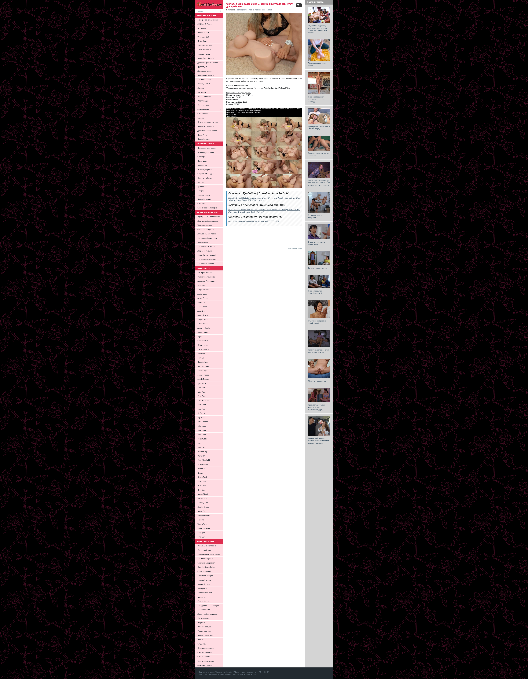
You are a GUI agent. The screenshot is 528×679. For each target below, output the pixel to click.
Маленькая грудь (204, 97)
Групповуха (202, 67)
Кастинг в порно (204, 80)
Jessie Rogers (203, 379)
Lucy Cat (201, 447)
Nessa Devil (202, 477)
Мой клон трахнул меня (318, 381)
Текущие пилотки (204, 225)
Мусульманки (203, 618)
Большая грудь (203, 54)
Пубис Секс (202, 41)
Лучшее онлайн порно (206, 234)
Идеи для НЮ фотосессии (208, 217)
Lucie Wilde (202, 439)
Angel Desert (202, 315)
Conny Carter (202, 341)
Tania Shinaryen (203, 528)
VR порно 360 (203, 37)
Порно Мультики (204, 199)
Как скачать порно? (205, 264)
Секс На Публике (204, 178)
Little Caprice (202, 422)
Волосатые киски (204, 593)
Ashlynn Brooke (203, 328)
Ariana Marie (202, 324)
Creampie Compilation (206, 563)
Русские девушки (204, 627)
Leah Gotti (201, 405)
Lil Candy (201, 413)
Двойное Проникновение (207, 62)
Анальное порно (204, 50)
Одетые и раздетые (205, 230)
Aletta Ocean (202, 294)
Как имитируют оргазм (206, 259)
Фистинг (200, 182)
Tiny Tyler (201, 533)
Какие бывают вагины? (206, 255)
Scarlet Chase (203, 507)
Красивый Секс (203, 610)
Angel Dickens (203, 290)
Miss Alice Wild (203, 460)
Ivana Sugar (202, 371)
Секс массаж (202, 114)
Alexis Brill (201, 302)
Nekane (200, 473)
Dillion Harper (202, 345)
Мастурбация (202, 101)
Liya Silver (201, 430)
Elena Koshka (203, 349)
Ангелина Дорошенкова (207, 281)
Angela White (202, 319)
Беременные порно (205, 576)
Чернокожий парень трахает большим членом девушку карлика (318, 440)
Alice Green (202, 307)
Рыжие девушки (204, 631)
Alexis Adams (202, 298)
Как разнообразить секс (207, 238)
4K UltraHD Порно (204, 24)
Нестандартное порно (245, 10)
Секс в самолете (204, 652)
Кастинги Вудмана (205, 559)
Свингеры (201, 157)
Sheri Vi (200, 520)
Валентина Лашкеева (206, 277)
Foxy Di (200, 358)
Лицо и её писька (204, 251)
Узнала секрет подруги (317, 268)
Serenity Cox (202, 503)
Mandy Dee (202, 456)
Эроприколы (202, 242)
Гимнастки (201, 597)
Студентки (201, 644)
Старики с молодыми (206, 174)
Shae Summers (203, 516)
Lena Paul (201, 409)
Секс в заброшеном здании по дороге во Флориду (316, 99)
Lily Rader (201, 418)
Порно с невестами (205, 635)
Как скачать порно (207, 672)
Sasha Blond (202, 494)
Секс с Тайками (203, 657)
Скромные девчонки (205, 648)
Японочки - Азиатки (205, 126)
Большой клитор (204, 580)
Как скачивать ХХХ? (206, 247)
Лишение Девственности (207, 614)
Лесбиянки (201, 92)
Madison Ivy (202, 452)
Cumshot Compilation (206, 567)
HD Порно (201, 28)
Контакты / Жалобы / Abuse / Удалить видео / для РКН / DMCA (242, 672)
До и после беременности (208, 221)
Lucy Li (200, 443)
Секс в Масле (203, 601)
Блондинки (202, 588)
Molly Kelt (201, 469)
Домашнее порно (204, 71)
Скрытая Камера (204, 571)
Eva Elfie (201, 354)
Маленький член (204, 550)
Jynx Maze (201, 383)
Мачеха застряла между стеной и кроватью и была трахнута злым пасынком (319, 182)
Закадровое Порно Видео (208, 605)
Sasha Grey (202, 498)
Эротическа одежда (205, 75)
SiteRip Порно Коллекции (207, 20)
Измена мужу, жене (205, 152)
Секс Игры (201, 204)
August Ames (202, 332)
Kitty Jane (201, 392)
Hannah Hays (202, 362)
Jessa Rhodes (203, 375)
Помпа (200, 640)
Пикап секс (202, 161)
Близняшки (202, 165)
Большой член (203, 584)
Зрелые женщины (204, 45)
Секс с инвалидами (205, 661)
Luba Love (201, 435)
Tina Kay (201, 537)
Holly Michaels (203, 366)
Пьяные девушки (204, 169)
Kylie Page (201, 396)
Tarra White (202, 524)
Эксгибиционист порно (206, 546)
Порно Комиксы (203, 139)
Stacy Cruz (201, 511)
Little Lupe (201, 426)
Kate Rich (201, 388)
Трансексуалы (203, 186)
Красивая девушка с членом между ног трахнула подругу (316, 407)
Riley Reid (201, 486)
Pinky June (201, 481)
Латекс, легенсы (204, 84)
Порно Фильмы (203, 33)
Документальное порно (207, 131)
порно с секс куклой (263, 10)
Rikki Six (201, 490)
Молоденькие (203, 105)
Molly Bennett (202, 464)
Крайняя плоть (203, 195)
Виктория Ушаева (204, 273)
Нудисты (201, 623)
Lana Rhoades (203, 400)
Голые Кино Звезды (205, 58)
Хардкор (200, 191)
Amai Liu (200, 311)
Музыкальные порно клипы (208, 554)
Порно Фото (202, 135)
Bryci (199, 337)
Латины (200, 88)
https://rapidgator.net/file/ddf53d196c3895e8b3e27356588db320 (253, 221)
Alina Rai (201, 285)
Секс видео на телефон (207, 208)
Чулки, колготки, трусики (207, 122)
